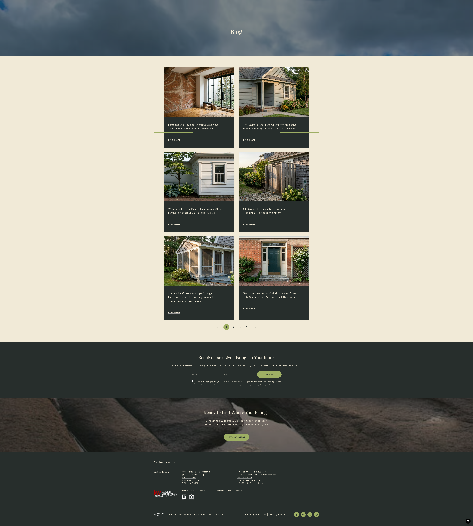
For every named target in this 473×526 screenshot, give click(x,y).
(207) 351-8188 (189, 477)
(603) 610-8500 (244, 477)
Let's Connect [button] (236, 437)
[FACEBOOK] (296, 514)
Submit (269, 374)
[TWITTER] (309, 514)
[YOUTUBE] (303, 514)
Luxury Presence (216, 514)
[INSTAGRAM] (316, 514)
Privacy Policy (265, 385)
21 (247, 327)
